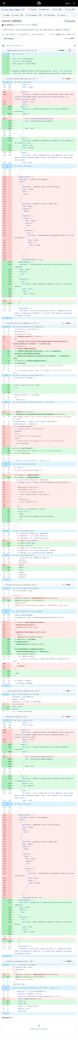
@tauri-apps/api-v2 (38, 34)
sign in (37, 1029)
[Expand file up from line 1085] (7, 82)
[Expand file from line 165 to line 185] (6, 531)
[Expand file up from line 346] (6, 612)
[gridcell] (39, 54)
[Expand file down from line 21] (6, 610)
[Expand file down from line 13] (6, 986)
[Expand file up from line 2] (6, 694)
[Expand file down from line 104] (6, 463)
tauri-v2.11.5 (24, 34)
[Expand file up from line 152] (6, 465)
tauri (17, 9)
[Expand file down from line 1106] (7, 165)
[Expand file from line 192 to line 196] (6, 555)
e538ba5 (58, 34)
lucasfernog (9, 25)
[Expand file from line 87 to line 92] (6, 402)
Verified (34, 25)
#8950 (67, 30)
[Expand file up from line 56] (6, 327)
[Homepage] (39, 3)
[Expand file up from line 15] (6, 588)
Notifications (45, 9)
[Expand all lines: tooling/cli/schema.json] (27, 716)
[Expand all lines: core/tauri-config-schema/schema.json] (36, 78)
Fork (58, 9)
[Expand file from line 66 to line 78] (6, 375)
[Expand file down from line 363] (6, 685)
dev (7, 34)
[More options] (73, 50)
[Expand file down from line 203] (6, 579)
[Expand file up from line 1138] (7, 167)
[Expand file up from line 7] (6, 965)
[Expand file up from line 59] (6, 989)
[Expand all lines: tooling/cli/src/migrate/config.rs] (34, 961)
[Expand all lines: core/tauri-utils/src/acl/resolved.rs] (36, 584)
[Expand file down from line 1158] (7, 318)
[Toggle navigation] (3, 3)
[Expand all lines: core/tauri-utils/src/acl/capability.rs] (37, 323)
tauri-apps (9, 9)
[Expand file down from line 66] (6, 1013)
